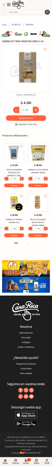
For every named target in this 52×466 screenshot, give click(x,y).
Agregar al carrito (26, 118)
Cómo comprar (26, 373)
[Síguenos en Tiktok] (20, 396)
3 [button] (38, 243)
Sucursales (26, 337)
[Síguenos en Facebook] (20, 390)
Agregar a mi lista (26, 46)
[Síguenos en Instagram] (31, 390)
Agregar (14, 185)
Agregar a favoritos (14, 143)
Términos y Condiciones (26, 443)
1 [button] (16, 243)
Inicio (4, 24)
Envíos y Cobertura (26, 347)
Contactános (26, 368)
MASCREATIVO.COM (33, 453)
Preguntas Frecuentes (26, 363)
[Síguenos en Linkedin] (26, 396)
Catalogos (26, 342)
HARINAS (30, 24)
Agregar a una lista (27, 124)
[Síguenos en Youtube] (31, 396)
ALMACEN (16, 24)
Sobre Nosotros (26, 332)
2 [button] (28, 243)
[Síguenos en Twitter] (26, 390)
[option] (26, 68)
